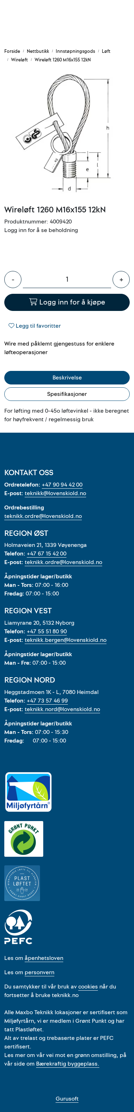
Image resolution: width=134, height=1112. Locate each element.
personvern (39, 972)
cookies (88, 987)
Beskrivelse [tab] (67, 378)
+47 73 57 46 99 (47, 701)
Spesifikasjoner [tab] (67, 394)
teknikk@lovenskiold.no (55, 493)
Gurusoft (67, 1099)
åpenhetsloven (44, 958)
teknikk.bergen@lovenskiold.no (65, 640)
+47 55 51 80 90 (47, 631)
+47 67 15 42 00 (46, 554)
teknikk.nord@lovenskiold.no (62, 709)
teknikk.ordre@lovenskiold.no (43, 516)
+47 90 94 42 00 (62, 485)
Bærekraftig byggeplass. (67, 1064)
